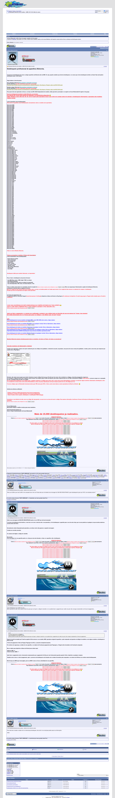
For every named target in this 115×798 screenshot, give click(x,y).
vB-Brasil (68, 797)
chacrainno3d (74, 475)
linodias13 (9, 739)
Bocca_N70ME (63, 475)
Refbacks (8, 773)
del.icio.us (35, 749)
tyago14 (53, 477)
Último (106, 46)
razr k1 (28, 753)
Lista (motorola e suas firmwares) (12, 784)
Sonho (36, 477)
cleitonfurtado (95, 475)
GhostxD (60, 476)
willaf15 (70, 477)
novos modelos (24, 753)
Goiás (69, 476)
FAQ (105, 33)
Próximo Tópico (60, 756)
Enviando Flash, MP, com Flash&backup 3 (14, 786)
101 (102, 46)
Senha (96, 12)
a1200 (8, 753)
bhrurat (53, 475)
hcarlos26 (88, 476)
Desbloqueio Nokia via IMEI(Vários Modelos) (14, 781)
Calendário (92, 33)
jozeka (104, 476)
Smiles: (8, 769)
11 (99, 46)
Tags (8, 752)
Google (85, 749)
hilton (97, 476)
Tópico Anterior (54, 756)
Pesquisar (75, 33)
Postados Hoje (55, 33)
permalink (105, 66)
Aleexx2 (16, 475)
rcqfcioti (17, 477)
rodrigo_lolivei (27, 477)
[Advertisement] (57, 23)
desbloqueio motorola (12, 753)
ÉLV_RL (36, 476)
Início (108, 793)
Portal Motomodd (100, 793)
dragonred (17, 476)
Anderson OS (34, 475)
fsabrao (45, 476)
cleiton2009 (85, 475)
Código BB (8, 768)
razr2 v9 (34, 753)
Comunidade (32, 33)
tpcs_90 (45, 477)
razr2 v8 (31, 753)
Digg (9, 749)
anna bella (45, 475)
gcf (52, 476)
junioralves (9, 499)
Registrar (14, 33)
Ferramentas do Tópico (104, 48)
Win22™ (79, 477)
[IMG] (10, 770)
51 (101, 46)
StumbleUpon (61, 749)
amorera (25, 475)
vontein (62, 477)
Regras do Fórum (10, 775)
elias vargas (27, 476)
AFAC (8, 475)
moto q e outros (19, 753)
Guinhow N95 (78, 476)
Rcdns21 (8, 477)
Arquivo (104, 793)
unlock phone (38, 753)
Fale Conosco (93, 793)
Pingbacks (8, 772)
